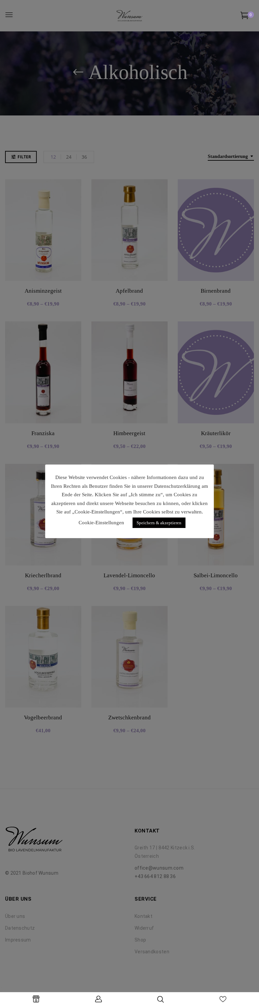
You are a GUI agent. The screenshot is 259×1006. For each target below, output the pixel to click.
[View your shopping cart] (244, 17)
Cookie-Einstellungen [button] (101, 522)
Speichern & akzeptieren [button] (159, 522)
